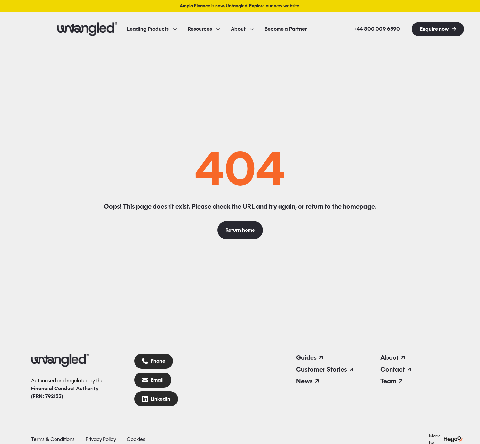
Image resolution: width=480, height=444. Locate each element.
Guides (306, 357)
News (304, 381)
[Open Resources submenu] (218, 29)
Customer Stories (321, 369)
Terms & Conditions (53, 439)
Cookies (136, 439)
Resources (200, 29)
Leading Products (148, 29)
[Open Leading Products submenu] (175, 29)
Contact (392, 369)
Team (388, 381)
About (238, 29)
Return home (240, 230)
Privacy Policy (101, 439)
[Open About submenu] (251, 29)
